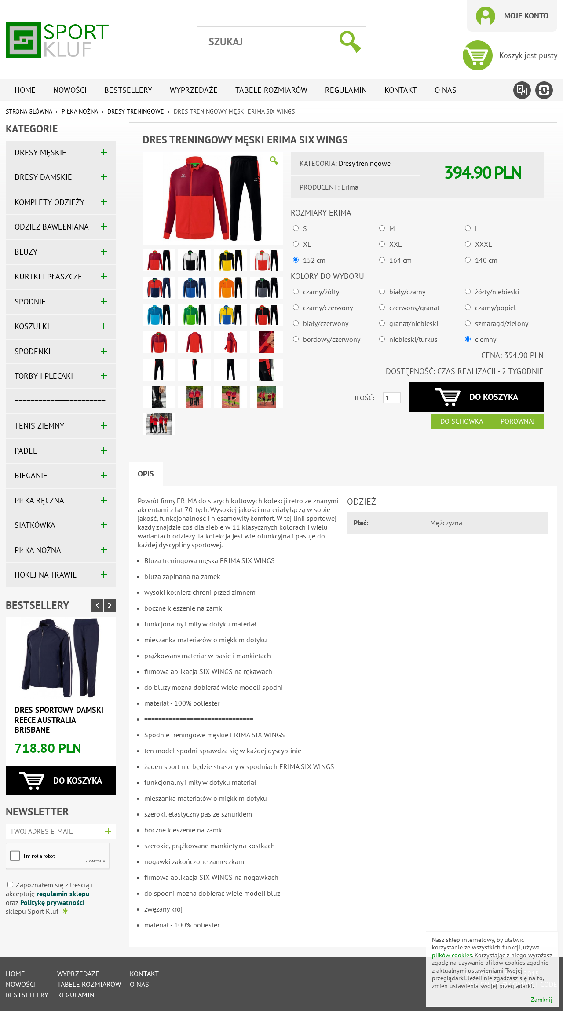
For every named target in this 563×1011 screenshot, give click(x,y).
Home (25, 90)
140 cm (486, 260)
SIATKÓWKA (35, 525)
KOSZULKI (32, 326)
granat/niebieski (413, 323)
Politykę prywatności (52, 902)
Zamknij (541, 1000)
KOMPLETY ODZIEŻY (49, 202)
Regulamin (346, 90)
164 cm (400, 260)
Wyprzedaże (194, 90)
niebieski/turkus (413, 339)
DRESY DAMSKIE (43, 177)
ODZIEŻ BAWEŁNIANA (52, 227)
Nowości (70, 90)
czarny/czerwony (328, 307)
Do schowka (461, 421)
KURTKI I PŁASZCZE (48, 276)
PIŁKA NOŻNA (80, 111)
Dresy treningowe (135, 111)
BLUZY (26, 252)
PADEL (26, 451)
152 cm (314, 260)
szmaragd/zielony (501, 323)
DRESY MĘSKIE (40, 152)
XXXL (483, 244)
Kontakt (400, 90)
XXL (395, 244)
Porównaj (518, 421)
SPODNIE (30, 302)
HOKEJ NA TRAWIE (46, 575)
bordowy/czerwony (331, 339)
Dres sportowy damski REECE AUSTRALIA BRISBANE (59, 720)
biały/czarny (407, 291)
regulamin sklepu (63, 893)
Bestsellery (128, 90)
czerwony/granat (414, 307)
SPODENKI (33, 351)
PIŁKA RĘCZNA (39, 500)
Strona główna (29, 111)
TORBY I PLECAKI (44, 376)
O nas (446, 90)
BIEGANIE (31, 475)
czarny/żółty (321, 291)
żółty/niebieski (497, 291)
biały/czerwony (325, 323)
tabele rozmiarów (271, 90)
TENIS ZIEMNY (39, 426)
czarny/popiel (495, 307)
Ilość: (364, 397)
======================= (60, 401)
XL (307, 244)
